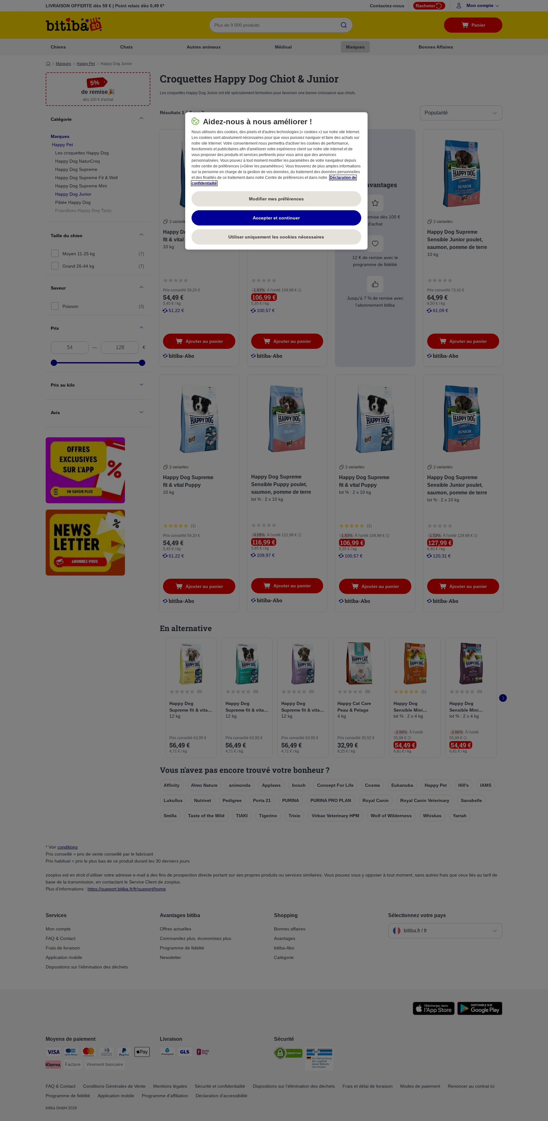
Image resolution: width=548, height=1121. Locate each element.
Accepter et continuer (276, 217)
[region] (276, 181)
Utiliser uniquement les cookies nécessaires (276, 236)
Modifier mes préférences (276, 198)
